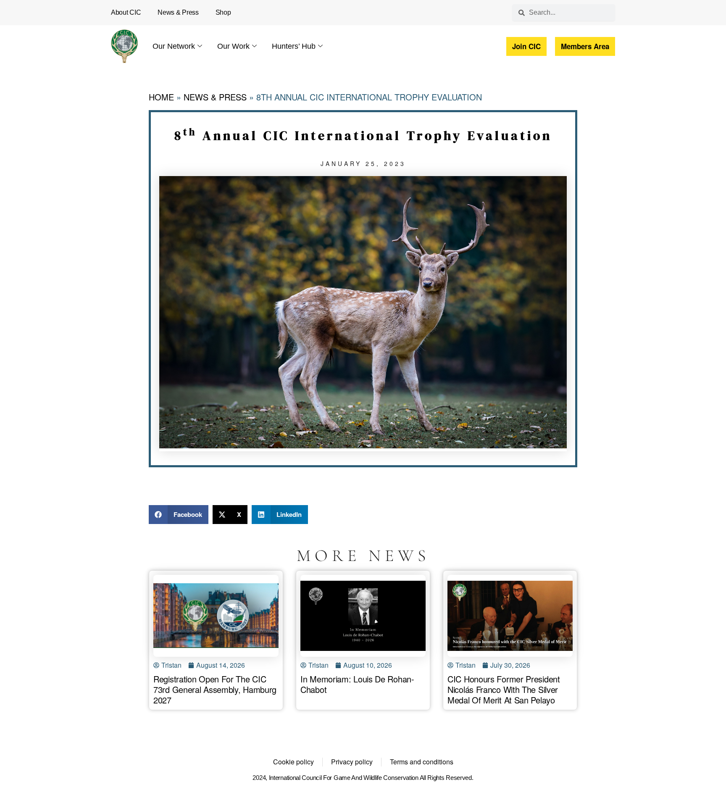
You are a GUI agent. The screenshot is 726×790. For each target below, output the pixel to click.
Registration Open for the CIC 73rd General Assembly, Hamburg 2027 (214, 689)
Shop (223, 12)
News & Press (178, 12)
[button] (178, 514)
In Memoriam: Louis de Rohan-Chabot (357, 684)
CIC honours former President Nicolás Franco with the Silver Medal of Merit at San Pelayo (503, 689)
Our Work (233, 46)
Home (161, 97)
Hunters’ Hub (294, 46)
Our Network (174, 46)
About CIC (126, 12)
